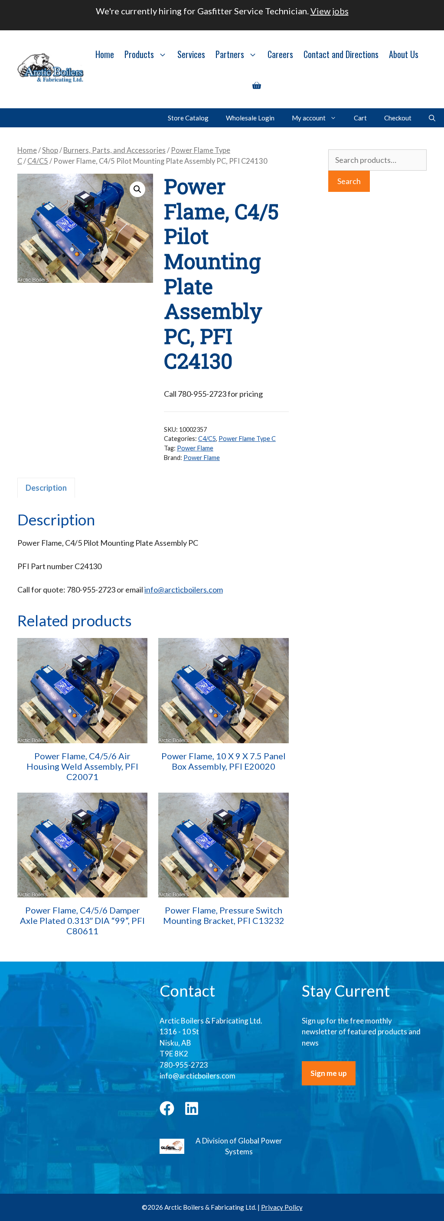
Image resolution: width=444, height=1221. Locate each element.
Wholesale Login (250, 118)
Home (104, 54)
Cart (360, 118)
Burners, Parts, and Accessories (114, 150)
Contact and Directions (341, 54)
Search (349, 181)
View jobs (329, 11)
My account (309, 118)
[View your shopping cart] (256, 84)
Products (139, 54)
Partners (229, 54)
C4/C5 (37, 161)
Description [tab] (46, 487)
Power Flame (195, 448)
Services (191, 54)
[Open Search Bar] (432, 117)
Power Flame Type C (247, 438)
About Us (403, 54)
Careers (280, 54)
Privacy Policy (282, 1207)
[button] (137, 189)
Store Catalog (188, 118)
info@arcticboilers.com (183, 589)
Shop (50, 150)
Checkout (397, 118)
